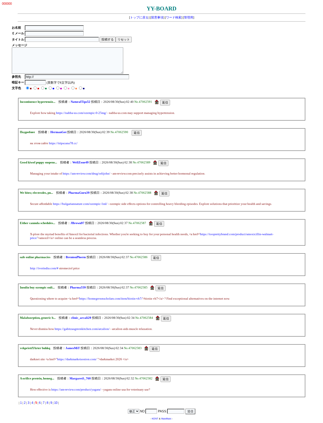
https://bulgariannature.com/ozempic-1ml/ (80, 204)
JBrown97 (77, 223)
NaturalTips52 (80, 102)
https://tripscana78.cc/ (63, 143)
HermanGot (58, 132)
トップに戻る (139, 17)
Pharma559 (78, 287)
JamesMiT (72, 348)
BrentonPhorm (76, 257)
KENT (155, 418)
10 (55, 403)
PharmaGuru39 (79, 192)
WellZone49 (80, 162)
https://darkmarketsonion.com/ (77, 359)
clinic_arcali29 (81, 318)
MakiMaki (166, 418)
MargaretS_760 (80, 378)
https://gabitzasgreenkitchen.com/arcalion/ (82, 329)
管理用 (188, 17)
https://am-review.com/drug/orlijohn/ (86, 173)
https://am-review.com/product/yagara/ (76, 389)
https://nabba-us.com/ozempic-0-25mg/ (81, 113)
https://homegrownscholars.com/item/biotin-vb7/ (110, 298)
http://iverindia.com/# (44, 268)
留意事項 (157, 17)
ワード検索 (173, 17)
